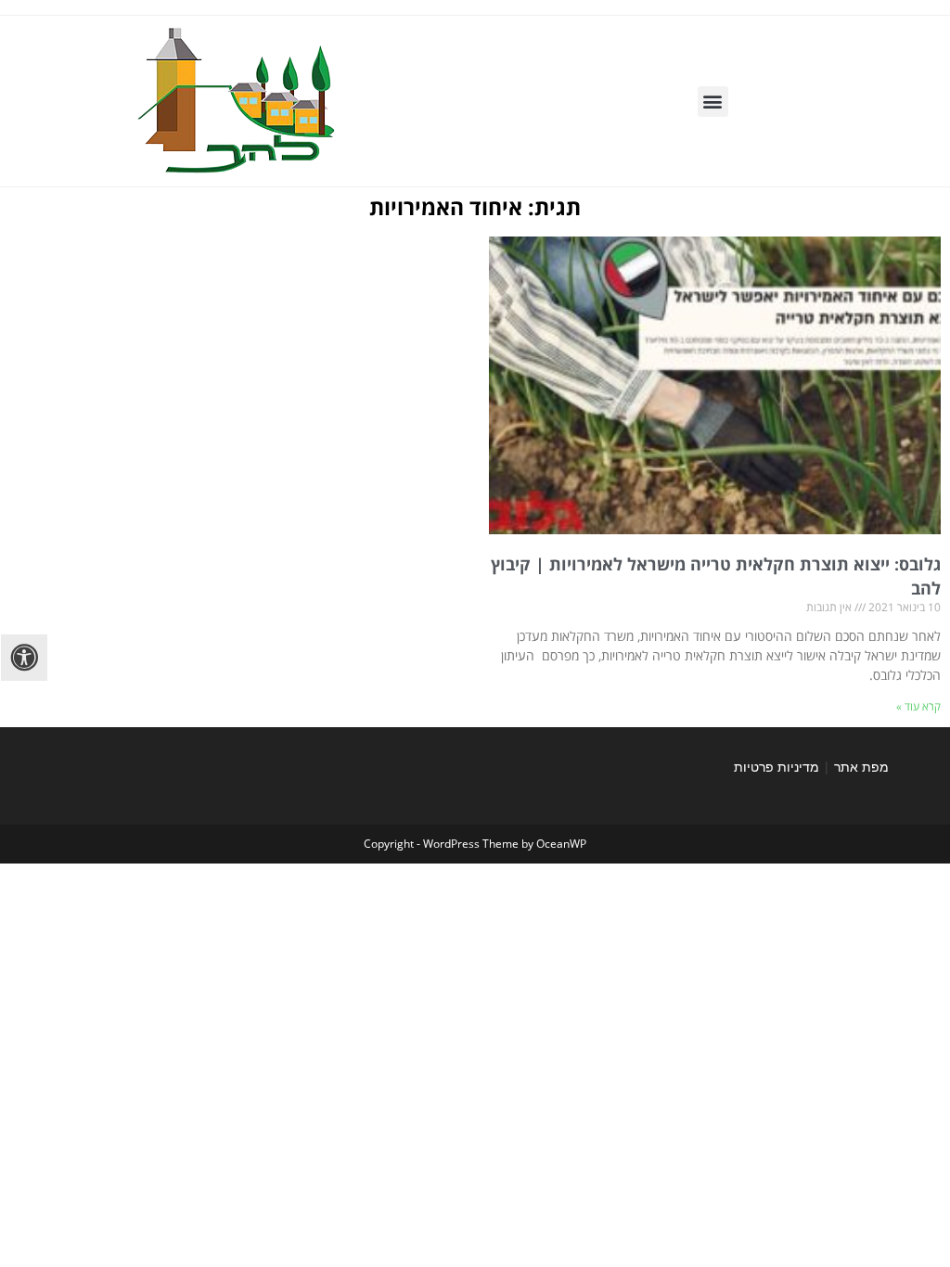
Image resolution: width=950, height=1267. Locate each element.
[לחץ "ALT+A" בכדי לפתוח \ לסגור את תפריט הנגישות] (24, 658)
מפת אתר (861, 766)
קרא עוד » (918, 706)
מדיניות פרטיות (776, 766)
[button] (713, 101)
